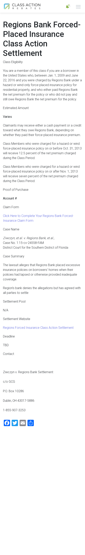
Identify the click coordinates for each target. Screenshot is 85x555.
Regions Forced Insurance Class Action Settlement (38, 328)
